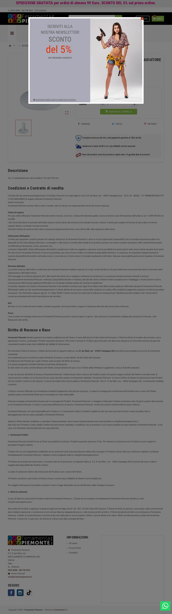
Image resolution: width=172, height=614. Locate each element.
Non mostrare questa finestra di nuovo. (56, 100)
